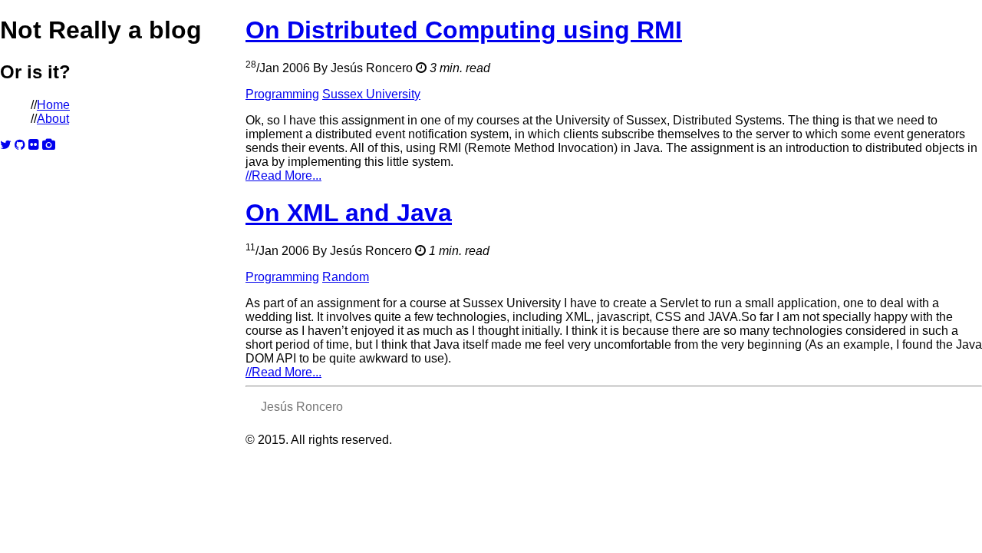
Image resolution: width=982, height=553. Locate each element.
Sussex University (371, 94)
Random (345, 276)
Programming (282, 94)
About (53, 118)
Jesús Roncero (302, 406)
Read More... (283, 175)
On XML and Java (349, 213)
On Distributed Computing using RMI (464, 30)
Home (53, 104)
